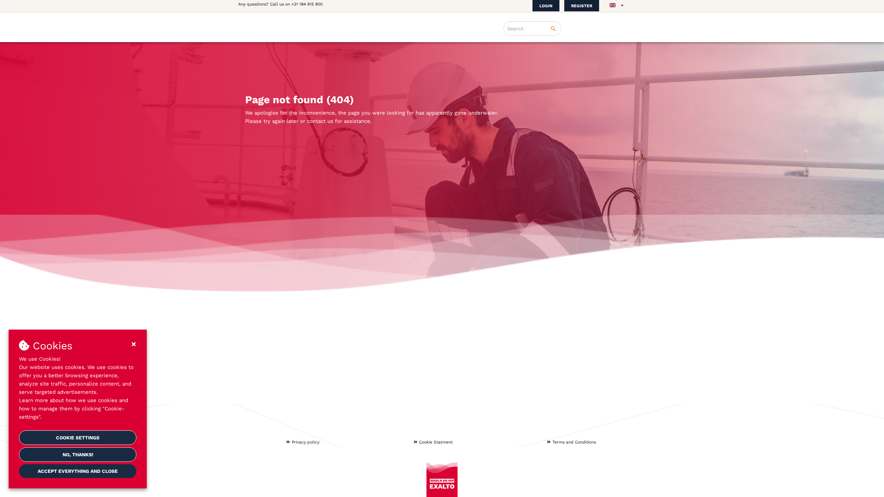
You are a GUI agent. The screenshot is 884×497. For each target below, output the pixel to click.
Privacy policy (305, 442)
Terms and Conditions (574, 442)
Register (581, 5)
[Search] (553, 29)
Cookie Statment (436, 442)
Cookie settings (77, 437)
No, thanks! (78, 454)
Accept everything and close (78, 471)
